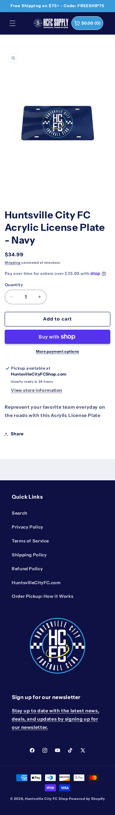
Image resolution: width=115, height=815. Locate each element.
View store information (36, 390)
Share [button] (17, 434)
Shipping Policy (29, 555)
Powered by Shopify (87, 799)
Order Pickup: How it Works (42, 596)
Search (19, 513)
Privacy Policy (27, 527)
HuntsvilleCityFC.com (36, 582)
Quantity (14, 284)
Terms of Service (30, 541)
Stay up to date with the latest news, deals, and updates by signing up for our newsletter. (55, 719)
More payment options (57, 351)
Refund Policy (27, 568)
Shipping (13, 263)
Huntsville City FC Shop (46, 799)
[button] (12, 23)
